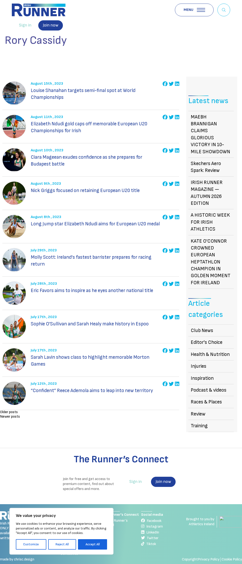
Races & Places (206, 402)
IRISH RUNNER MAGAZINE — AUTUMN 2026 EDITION (207, 192)
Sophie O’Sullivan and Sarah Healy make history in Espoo (90, 324)
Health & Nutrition (210, 354)
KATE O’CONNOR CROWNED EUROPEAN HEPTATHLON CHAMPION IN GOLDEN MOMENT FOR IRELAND (210, 262)
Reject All (62, 544)
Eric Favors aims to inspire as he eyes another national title (92, 290)
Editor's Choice (206, 342)
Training (199, 426)
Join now (50, 25)
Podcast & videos (208, 390)
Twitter (153, 538)
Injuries (198, 366)
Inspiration (202, 378)
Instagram (154, 526)
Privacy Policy (209, 559)
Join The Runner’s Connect (114, 522)
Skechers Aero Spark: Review (206, 167)
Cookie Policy (232, 559)
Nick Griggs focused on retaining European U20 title (85, 190)
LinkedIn (152, 532)
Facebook (154, 521)
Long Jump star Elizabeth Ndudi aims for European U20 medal (95, 224)
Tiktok (151, 544)
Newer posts (10, 416)
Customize (31, 544)
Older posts (9, 412)
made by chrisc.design (17, 559)
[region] (61, 531)
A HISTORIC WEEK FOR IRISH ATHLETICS (210, 222)
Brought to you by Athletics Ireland (200, 521)
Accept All (93, 544)
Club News (202, 330)
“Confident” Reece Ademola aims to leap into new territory (92, 390)
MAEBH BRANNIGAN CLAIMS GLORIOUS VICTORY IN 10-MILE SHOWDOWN (210, 134)
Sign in (25, 25)
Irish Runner (38, 10)
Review (198, 414)
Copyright (190, 559)
